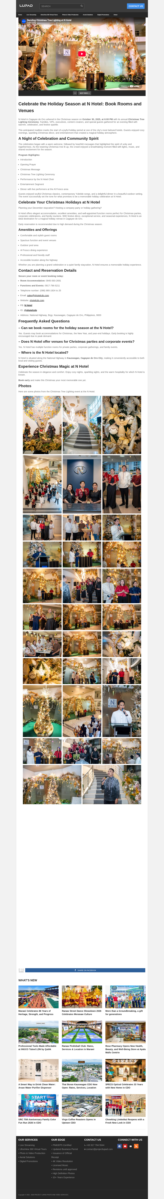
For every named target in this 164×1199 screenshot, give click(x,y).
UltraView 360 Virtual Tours (49, 15)
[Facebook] (119, 1146)
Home (20, 15)
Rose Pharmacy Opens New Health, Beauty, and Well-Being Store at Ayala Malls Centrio (125, 1049)
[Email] (130, 1146)
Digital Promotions (103, 15)
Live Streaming (31, 15)
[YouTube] (125, 1146)
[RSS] (136, 1146)
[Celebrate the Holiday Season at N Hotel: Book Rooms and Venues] (38, 997)
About (115, 15)
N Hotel (28, 305)
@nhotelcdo (30, 310)
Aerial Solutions (88, 15)
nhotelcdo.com (37, 300)
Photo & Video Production (70, 15)
